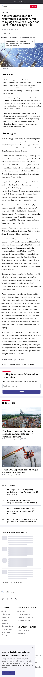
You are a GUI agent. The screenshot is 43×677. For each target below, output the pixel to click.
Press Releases (7, 629)
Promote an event (24, 620)
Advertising (21, 611)
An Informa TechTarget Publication (21, 2)
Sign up (33, 6)
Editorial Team (6, 614)
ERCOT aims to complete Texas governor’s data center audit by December (21, 511)
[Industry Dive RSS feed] (16, 599)
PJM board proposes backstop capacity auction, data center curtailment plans (18, 434)
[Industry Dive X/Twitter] (11, 599)
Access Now (8, 673)
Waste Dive (22, 634)
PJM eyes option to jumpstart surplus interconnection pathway (22, 501)
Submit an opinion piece (26, 617)
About (4, 611)
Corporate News (27, 364)
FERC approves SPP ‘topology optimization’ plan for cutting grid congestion (22, 492)
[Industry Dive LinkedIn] (3, 599)
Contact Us (5, 617)
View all (5, 582)
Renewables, (15, 364)
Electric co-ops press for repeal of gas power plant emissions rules (22, 520)
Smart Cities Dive (24, 631)
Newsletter (5, 620)
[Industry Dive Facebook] (7, 599)
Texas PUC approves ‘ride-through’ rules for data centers (20, 471)
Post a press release (16, 582)
